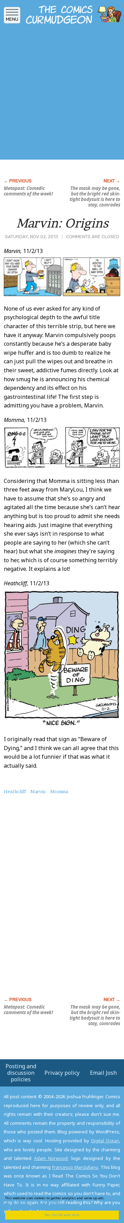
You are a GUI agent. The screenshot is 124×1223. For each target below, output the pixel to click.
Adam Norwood (51, 1158)
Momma (59, 791)
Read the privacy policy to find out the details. (59, 1200)
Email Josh (103, 1073)
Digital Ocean (105, 1141)
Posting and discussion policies (21, 1072)
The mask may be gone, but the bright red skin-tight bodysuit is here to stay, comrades (95, 196)
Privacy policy (62, 1073)
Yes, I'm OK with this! (62, 1215)
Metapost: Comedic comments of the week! (28, 191)
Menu (12, 19)
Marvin (37, 791)
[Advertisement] (62, 94)
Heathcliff (15, 791)
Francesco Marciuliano (75, 1167)
